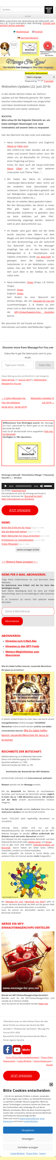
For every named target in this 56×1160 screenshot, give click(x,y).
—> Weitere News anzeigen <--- (20, 561)
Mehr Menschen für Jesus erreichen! (21, 535)
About (10, 168)
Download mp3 (19, 490)
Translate (49, 81)
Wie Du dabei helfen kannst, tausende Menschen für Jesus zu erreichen (25, 735)
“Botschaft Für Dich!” (35, 901)
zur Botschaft (43, 256)
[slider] (48, 486)
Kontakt (49, 1065)
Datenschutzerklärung (29, 1118)
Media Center (34, 842)
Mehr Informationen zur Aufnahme (18, 499)
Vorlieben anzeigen (28, 1147)
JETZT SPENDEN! (20, 510)
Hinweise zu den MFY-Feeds (22, 646)
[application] (28, 486)
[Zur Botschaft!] (28, 897)
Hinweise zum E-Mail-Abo (21, 641)
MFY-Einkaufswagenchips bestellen (34, 312)
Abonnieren (12, 621)
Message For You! (14, 901)
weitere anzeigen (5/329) (28, 549)
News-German (8, 379)
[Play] (5, 486)
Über (19, 168)
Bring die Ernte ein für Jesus (16, 527)
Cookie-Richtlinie (31, 1121)
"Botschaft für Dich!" (33, 496)
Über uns (22, 146)
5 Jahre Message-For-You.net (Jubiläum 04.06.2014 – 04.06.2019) (14, 402)
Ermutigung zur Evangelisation (18, 539)
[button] (51, 1084)
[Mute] (41, 486)
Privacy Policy (32, 1153)
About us (11, 146)
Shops (30, 282)
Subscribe (45, 365)
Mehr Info (43, 1003)
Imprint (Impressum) (42, 1061)
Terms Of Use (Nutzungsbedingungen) (22, 1057)
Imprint (42, 1153)
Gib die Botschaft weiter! (14, 531)
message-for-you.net (43, 300)
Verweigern (28, 1138)
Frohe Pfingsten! (10, 543)
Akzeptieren (28, 1130)
